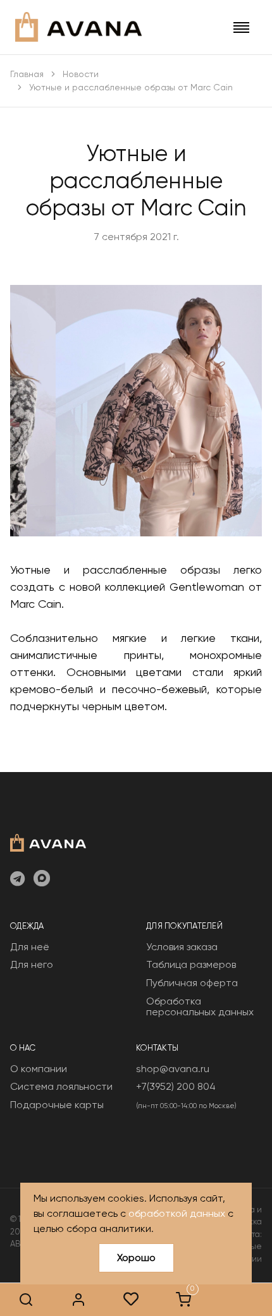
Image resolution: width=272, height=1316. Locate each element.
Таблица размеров (191, 964)
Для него (31, 964)
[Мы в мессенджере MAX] (42, 879)
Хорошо (136, 1258)
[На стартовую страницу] (48, 841)
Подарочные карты (57, 1105)
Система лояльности (61, 1086)
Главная (27, 74)
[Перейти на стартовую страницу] (78, 27)
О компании (38, 1069)
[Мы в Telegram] (17, 879)
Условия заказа (182, 947)
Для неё (29, 947)
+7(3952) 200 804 (176, 1086)
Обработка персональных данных (200, 1006)
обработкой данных (176, 1213)
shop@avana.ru (172, 1069)
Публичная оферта (192, 983)
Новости (81, 74)
